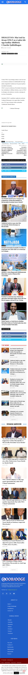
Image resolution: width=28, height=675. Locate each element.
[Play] (2, 132)
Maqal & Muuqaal (10, 53)
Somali (16, 53)
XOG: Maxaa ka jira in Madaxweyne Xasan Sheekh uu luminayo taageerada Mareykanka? (13, 522)
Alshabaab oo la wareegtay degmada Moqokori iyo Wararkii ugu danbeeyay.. (17, 413)
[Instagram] (6, 593)
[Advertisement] (14, 22)
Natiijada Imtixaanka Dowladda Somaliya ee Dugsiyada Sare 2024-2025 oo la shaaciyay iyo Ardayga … (13, 249)
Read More (22, 673)
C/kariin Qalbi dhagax (19, 141)
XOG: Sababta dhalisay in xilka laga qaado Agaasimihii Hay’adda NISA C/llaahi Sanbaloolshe (13, 481)
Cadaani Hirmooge (5, 143)
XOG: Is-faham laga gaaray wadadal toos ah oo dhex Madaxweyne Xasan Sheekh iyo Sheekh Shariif (14, 461)
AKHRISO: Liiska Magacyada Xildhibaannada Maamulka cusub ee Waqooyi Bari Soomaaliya (13, 274)
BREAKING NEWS (5, 294)
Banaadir (3, 245)
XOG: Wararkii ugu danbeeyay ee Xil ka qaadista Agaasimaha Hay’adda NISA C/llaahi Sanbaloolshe (14, 501)
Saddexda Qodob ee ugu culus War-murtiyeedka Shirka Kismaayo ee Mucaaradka (11, 224)
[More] (18, 59)
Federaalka (4, 53)
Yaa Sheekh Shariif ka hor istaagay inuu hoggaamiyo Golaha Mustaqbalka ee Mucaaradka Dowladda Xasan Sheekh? (12, 200)
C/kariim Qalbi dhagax (10, 141)
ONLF (23, 143)
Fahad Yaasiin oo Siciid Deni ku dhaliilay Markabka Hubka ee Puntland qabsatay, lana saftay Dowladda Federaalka (13, 323)
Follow (23, 167)
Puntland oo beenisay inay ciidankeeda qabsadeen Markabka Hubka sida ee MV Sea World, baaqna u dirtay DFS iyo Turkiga (13, 298)
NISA (19, 143)
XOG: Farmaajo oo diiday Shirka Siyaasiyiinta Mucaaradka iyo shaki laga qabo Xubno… (14, 563)
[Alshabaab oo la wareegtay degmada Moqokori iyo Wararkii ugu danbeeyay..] (5, 413)
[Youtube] (14, 593)
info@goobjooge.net (12, 589)
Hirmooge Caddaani (13, 143)
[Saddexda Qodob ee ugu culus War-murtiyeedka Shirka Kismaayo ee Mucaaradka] (14, 213)
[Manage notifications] (24, 671)
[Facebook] (2, 593)
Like (24, 164)
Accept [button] (16, 673)
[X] (10, 593)
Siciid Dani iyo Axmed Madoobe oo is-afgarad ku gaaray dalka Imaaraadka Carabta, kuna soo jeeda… (13, 542)
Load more (13, 419)
